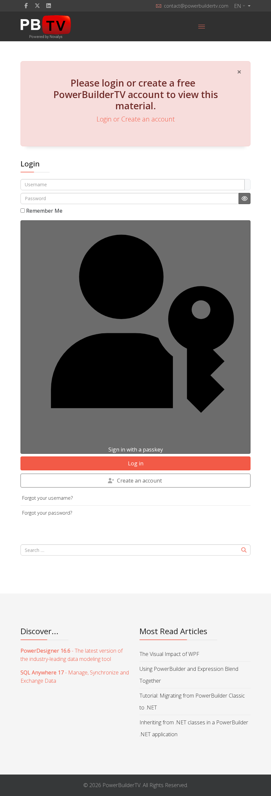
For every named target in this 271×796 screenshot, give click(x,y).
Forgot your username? (47, 498)
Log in (135, 463)
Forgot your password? (47, 513)
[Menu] (201, 26)
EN (237, 6)
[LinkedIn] (48, 5)
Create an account (139, 480)
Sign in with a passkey (135, 449)
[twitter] (37, 5)
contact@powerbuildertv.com (196, 6)
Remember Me (44, 210)
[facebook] (26, 5)
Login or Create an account (136, 119)
